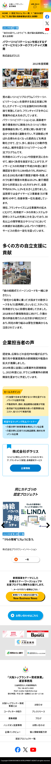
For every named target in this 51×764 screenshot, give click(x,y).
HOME (5, 13)
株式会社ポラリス (11, 55)
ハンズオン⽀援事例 (13, 725)
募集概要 (12, 718)
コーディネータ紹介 (13, 711)
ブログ (38, 718)
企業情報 (25, 468)
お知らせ (38, 704)
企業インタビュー (13, 731)
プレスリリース (38, 711)
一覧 (27, 559)
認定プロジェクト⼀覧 (26, 738)
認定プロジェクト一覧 (20, 13)
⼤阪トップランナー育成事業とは (13, 704)
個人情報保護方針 (38, 731)
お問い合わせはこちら (27, 615)
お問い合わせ (38, 725)
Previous (3, 525)
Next (48, 525)
